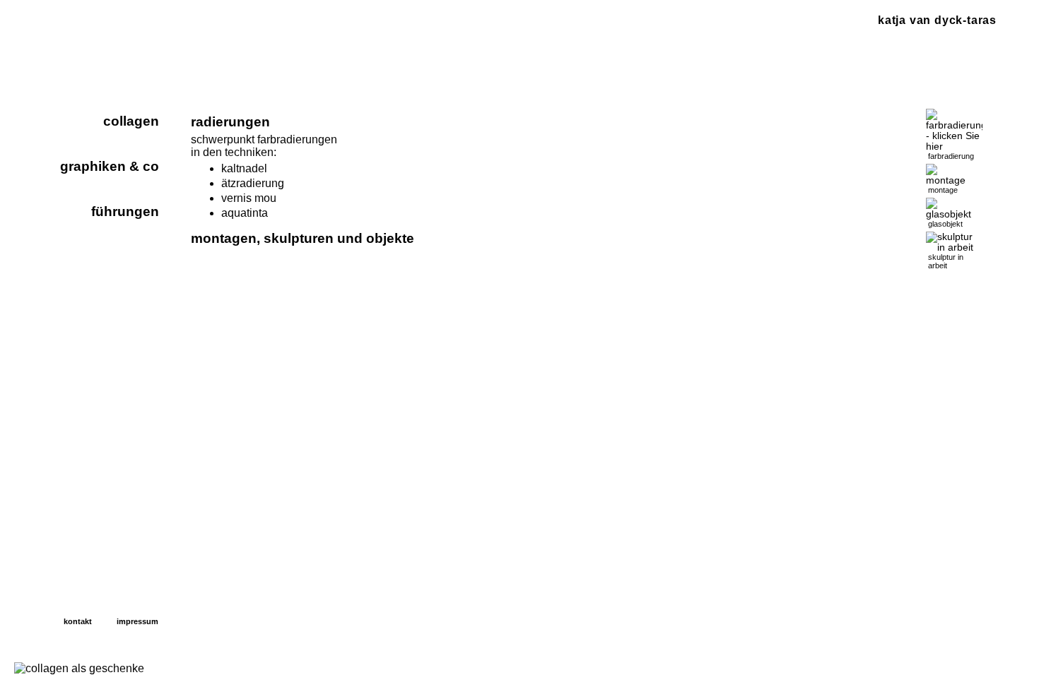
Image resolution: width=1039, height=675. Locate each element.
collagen (131, 121)
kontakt (78, 621)
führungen (125, 211)
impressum (137, 621)
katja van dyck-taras (937, 20)
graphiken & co (109, 166)
